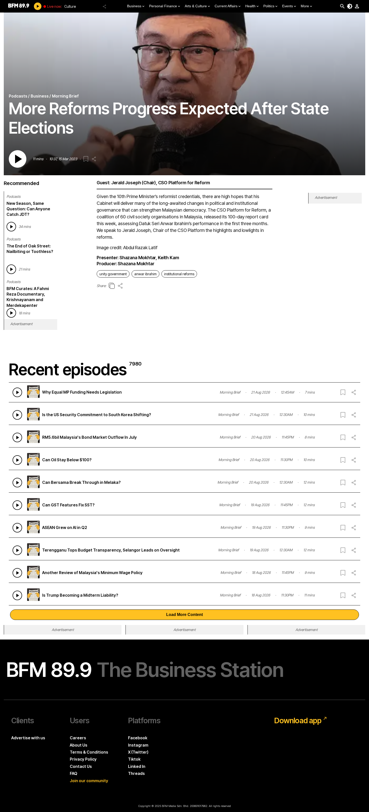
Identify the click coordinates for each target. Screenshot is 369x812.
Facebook (137, 737)
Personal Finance (163, 6)
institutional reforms (179, 274)
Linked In (136, 766)
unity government (113, 274)
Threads (136, 773)
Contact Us (81, 766)
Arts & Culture (196, 6)
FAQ (73, 773)
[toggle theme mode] (350, 6)
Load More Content (184, 614)
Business (134, 6)
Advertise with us (28, 737)
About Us (78, 745)
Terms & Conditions (89, 752)
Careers (78, 737)
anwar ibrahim (145, 274)
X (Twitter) (138, 752)
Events (287, 6)
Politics (268, 6)
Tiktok (134, 759)
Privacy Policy (83, 759)
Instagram (138, 745)
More (305, 6)
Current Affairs (226, 6)
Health (250, 6)
